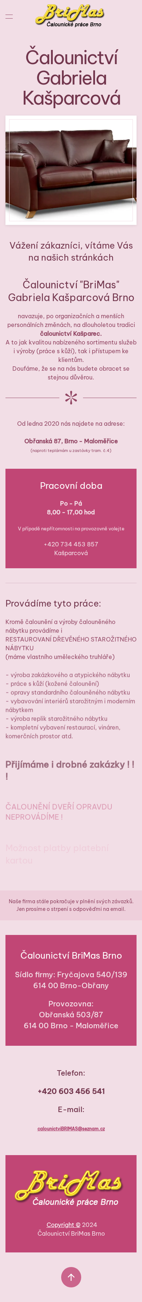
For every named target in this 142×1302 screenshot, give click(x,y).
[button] (9, 16)
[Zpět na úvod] (71, 16)
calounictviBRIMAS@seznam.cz (71, 1128)
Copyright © (63, 1224)
